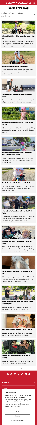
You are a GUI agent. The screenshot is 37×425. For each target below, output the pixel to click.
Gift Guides (20, 13)
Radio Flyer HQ (5, 16)
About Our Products (10, 13)
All (1, 13)
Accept (18, 411)
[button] (34, 3)
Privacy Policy (16, 407)
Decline (17, 416)
